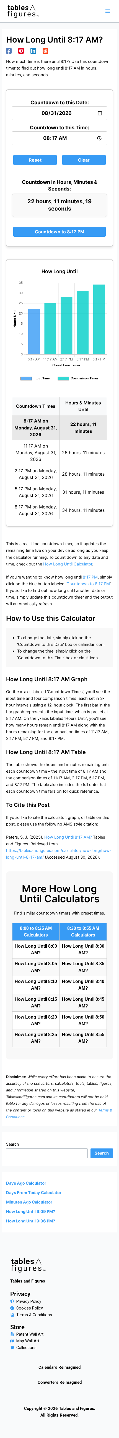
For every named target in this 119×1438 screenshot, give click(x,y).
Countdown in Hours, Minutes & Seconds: (59, 185)
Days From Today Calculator (33, 1192)
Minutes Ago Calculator (29, 1202)
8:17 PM (90, 577)
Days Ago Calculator (26, 1183)
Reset (35, 160)
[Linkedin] (33, 51)
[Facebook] (9, 51)
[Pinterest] (21, 51)
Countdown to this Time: (59, 127)
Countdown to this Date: (59, 102)
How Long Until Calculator (67, 564)
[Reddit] (45, 51)
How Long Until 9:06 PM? (30, 1221)
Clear (84, 160)
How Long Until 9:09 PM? (30, 1211)
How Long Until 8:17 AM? (68, 837)
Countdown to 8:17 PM (59, 231)
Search (12, 1144)
